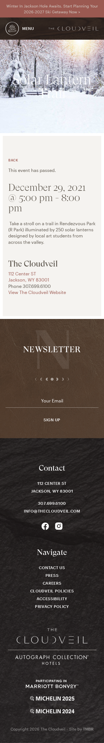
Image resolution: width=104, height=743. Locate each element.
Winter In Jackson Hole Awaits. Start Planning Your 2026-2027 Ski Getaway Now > (52, 9)
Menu (28, 28)
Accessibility (52, 598)
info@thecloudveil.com (52, 511)
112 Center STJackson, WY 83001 (52, 487)
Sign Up (52, 420)
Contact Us (52, 567)
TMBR (88, 729)
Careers (52, 583)
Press (52, 575)
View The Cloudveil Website (37, 292)
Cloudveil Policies (52, 591)
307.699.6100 (52, 503)
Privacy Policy (52, 606)
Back (13, 160)
